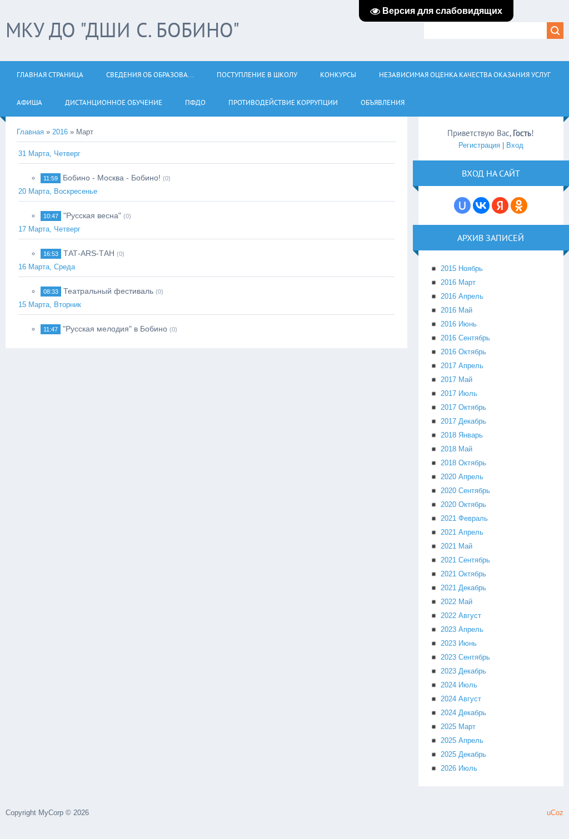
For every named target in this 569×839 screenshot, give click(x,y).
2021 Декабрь (463, 588)
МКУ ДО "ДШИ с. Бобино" (122, 30)
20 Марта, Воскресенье (57, 191)
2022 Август (461, 615)
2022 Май (456, 601)
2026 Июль (459, 768)
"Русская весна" (92, 215)
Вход (514, 145)
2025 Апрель (462, 740)
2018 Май (456, 449)
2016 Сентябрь (465, 338)
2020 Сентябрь (465, 490)
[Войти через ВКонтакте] (481, 205)
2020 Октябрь (463, 504)
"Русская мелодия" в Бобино (115, 328)
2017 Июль (459, 393)
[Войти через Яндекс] (500, 205)
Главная (30, 132)
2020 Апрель (462, 477)
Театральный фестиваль (108, 291)
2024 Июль (459, 685)
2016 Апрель (462, 296)
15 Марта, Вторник (49, 304)
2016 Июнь (459, 324)
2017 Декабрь (463, 421)
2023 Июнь (459, 643)
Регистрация (479, 145)
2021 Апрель (462, 532)
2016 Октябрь (463, 352)
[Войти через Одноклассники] (519, 205)
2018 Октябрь (463, 463)
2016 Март (458, 282)
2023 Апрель (462, 629)
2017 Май (456, 379)
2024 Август (461, 699)
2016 (60, 132)
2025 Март (458, 726)
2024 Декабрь (463, 713)
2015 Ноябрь (462, 268)
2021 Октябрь (463, 574)
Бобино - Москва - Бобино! (112, 177)
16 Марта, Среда (46, 267)
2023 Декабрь (463, 671)
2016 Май (456, 310)
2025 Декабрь (463, 754)
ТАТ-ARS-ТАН (88, 253)
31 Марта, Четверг (49, 153)
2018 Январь (462, 435)
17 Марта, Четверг (49, 229)
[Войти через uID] (462, 205)
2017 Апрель (462, 365)
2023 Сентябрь (465, 657)
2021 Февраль (464, 518)
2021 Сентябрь (465, 560)
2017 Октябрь (463, 407)
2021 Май (456, 546)
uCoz (555, 812)
